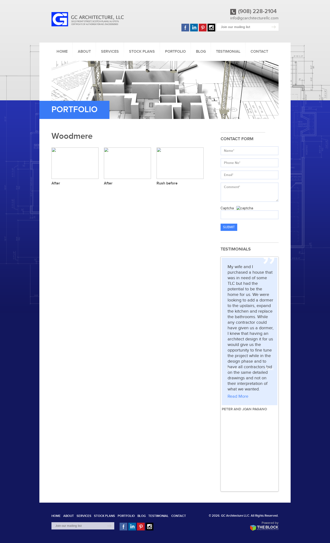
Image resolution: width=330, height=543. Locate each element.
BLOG (201, 51)
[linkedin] (194, 31)
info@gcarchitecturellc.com (254, 18)
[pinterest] (202, 31)
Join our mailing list (235, 27)
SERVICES (110, 51)
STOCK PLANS (142, 51)
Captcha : (228, 208)
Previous (230, 369)
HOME (62, 51)
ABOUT (84, 51)
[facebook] (185, 31)
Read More (238, 396)
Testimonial (228, 51)
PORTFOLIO (175, 51)
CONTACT (259, 51)
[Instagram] (211, 31)
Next (269, 369)
